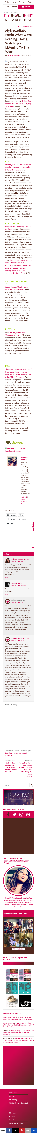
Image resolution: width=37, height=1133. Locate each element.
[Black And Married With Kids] (12, 1001)
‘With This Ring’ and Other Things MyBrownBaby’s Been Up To (18, 1018)
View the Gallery (18, 949)
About (14, 7)
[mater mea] (25, 1001)
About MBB (13, 1093)
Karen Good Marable (10, 1017)
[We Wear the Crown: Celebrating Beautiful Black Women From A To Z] (11, 926)
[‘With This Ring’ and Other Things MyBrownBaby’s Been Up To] (26, 926)
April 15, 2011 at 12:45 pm (18, 585)
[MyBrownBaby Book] (12, 975)
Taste (7, 7)
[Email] (28, 1130)
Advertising (13, 1100)
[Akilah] (12, 988)
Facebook (24, 501)
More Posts (24, 504)
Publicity (12, 1116)
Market (27, 7)
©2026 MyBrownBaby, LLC (18, 1103)
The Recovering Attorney (20, 638)
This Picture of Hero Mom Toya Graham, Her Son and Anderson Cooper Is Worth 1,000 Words (18, 1040)
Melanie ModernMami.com (20, 559)
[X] (15, 1130)
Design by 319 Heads (16, 1123)
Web (25, 497)
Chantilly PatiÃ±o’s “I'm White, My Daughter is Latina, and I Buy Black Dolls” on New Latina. (18, 167)
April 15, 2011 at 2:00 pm (18, 602)
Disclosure (12, 1113)
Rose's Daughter (17, 583)
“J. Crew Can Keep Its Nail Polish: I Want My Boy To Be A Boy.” (18, 103)
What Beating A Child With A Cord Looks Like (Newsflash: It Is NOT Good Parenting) (18, 1025)
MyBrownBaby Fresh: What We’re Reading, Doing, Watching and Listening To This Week (18, 41)
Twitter (23, 499)
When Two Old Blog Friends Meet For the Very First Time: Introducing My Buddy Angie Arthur (25, 769)
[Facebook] (9, 1130)
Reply (6, 577)
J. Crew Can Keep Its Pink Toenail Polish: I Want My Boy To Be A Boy (11, 767)
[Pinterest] (22, 1130)
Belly (7, 2)
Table (30, 2)
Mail (22, 497)
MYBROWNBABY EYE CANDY (16, 913)
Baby (14, 2)
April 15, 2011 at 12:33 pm (18, 561)
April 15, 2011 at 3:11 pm (17, 640)
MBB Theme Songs (27, 27)
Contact (12, 1096)
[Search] (31, 785)
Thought (22, 2)
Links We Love (14, 1120)
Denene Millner (13, 56)
